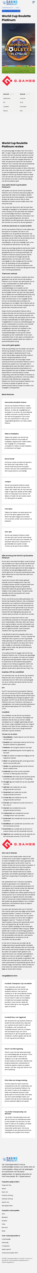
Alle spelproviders (7, 1206)
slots (17, 7)
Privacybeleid (14, 1260)
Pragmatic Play (6, 1185)
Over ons (28, 1258)
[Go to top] (34, 1269)
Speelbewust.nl (23, 1260)
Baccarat (5, 1227)
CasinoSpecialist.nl (7, 7)
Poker (3, 1224)
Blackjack (5, 1217)
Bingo (3, 1231)
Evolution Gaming (7, 1195)
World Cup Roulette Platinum (11, 11)
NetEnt (4, 1189)
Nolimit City (5, 1202)
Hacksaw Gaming (7, 1199)
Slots (3, 1214)
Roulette (4, 1221)
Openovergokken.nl (8, 1262)
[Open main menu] (33, 2)
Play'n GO (5, 1192)
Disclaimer (5, 1260)
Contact (22, 1258)
